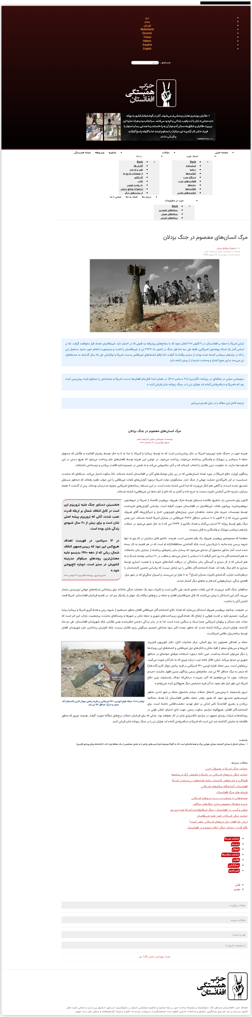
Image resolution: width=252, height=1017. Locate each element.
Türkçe (147, 37)
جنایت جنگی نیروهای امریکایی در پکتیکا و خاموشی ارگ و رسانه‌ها (210, 775)
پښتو (147, 22)
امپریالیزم (234, 871)
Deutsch (147, 33)
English (147, 49)
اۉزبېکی (147, 26)
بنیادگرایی (233, 865)
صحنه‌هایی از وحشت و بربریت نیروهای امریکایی (219, 798)
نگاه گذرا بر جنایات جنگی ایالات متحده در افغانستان (217, 828)
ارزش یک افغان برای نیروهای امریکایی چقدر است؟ (218, 822)
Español (147, 45)
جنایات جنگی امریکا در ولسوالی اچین (226, 769)
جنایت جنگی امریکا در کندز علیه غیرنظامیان (222, 816)
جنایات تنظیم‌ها (230, 855)
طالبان (236, 860)
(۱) (190, 574)
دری (147, 18)
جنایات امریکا (232, 839)
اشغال (235, 849)
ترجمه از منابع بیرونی (226, 248)
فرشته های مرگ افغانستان (232, 792)
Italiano (147, 41)
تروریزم (235, 844)
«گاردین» (160, 442)
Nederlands (147, 30)
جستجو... (165, 62)
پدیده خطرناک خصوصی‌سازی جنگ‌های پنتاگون (220, 804)
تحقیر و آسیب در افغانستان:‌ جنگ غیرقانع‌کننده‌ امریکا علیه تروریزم (209, 810)
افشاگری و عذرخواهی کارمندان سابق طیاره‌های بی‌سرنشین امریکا (210, 780)
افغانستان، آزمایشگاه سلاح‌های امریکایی (224, 786)
